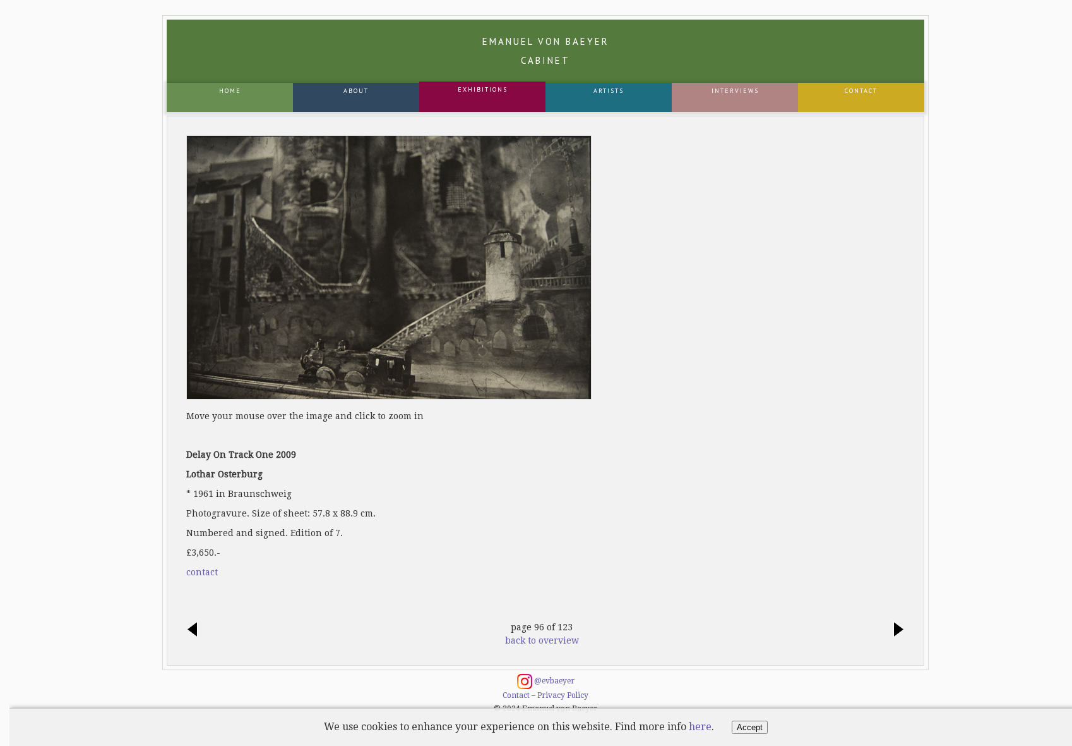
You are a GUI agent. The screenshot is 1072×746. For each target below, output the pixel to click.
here (700, 727)
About (356, 91)
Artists (608, 91)
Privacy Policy (562, 695)
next (895, 630)
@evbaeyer (553, 680)
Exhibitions (483, 89)
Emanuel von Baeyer (545, 50)
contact (202, 572)
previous (195, 630)
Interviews (735, 91)
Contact (861, 91)
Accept (750, 727)
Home (230, 91)
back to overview (542, 640)
